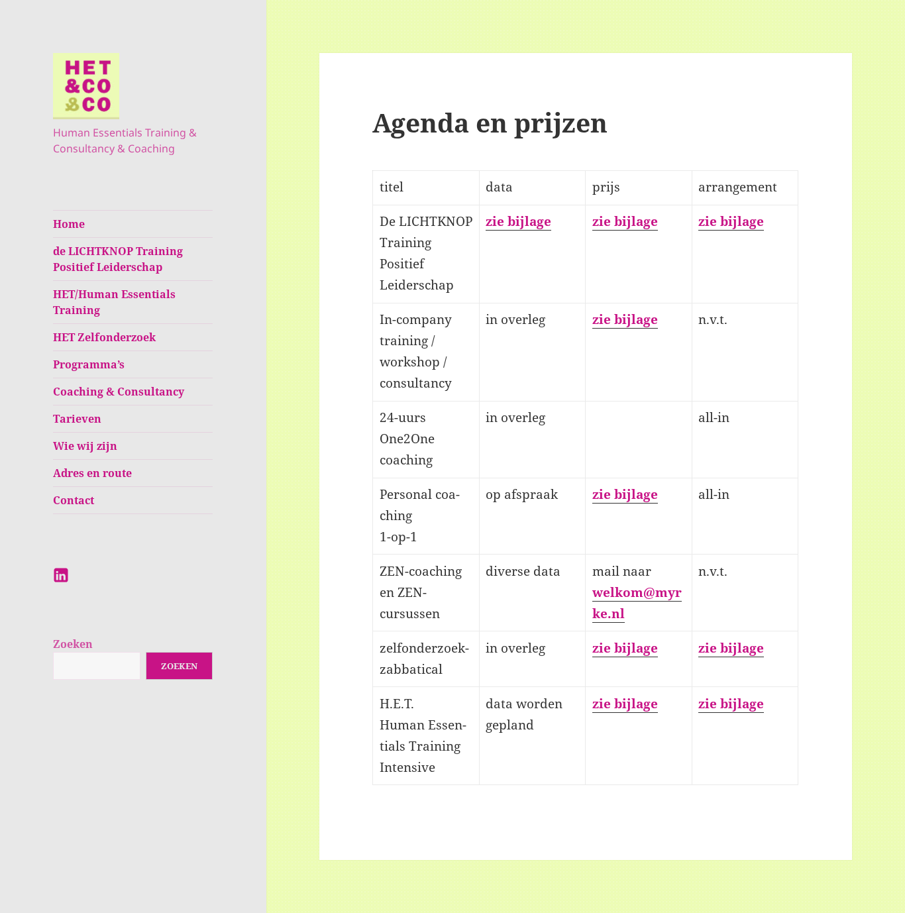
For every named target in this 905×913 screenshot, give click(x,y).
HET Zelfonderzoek (104, 337)
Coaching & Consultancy (118, 391)
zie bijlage (518, 221)
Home (69, 224)
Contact (73, 500)
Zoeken (73, 644)
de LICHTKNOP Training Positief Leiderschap (118, 259)
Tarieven (77, 418)
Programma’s (89, 364)
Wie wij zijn (85, 446)
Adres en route (92, 473)
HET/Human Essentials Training (114, 302)
